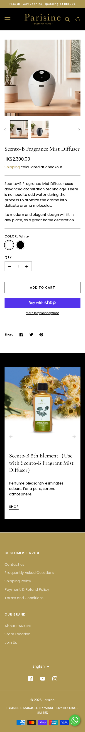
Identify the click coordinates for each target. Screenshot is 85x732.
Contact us (14, 564)
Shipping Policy (18, 581)
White (9, 245)
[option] (42, 405)
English (38, 666)
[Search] (67, 19)
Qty (8, 257)
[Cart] (78, 19)
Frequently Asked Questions (29, 572)
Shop (14, 506)
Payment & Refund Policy (27, 589)
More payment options (42, 313)
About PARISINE (18, 626)
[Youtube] (43, 679)
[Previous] (11, 436)
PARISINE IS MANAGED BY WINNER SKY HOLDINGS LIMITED (42, 710)
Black (20, 245)
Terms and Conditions (24, 598)
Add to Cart (42, 287)
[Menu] (7, 19)
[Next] (74, 436)
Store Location (17, 634)
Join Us (11, 642)
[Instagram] (55, 679)
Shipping (12, 167)
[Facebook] (30, 679)
